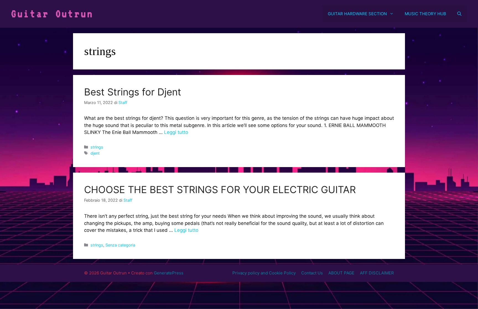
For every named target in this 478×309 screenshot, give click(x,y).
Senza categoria (120, 245)
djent (95, 153)
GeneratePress (168, 273)
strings (96, 147)
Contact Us (312, 273)
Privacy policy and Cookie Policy (264, 273)
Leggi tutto (176, 132)
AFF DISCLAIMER (377, 273)
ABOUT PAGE (341, 273)
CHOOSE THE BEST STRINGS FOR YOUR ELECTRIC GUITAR (220, 189)
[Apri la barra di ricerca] (459, 14)
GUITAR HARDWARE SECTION (357, 13)
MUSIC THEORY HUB (425, 13)
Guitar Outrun (52, 14)
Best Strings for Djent (132, 92)
